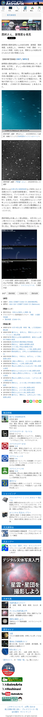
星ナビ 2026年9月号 (17, 416)
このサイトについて (15, 706)
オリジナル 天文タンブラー (20, 512)
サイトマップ (25, 711)
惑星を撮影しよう (16, 619)
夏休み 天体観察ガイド (18, 641)
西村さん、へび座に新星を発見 (22, 363)
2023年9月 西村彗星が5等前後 (22, 342)
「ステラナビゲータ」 (27, 285)
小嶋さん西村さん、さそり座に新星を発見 (26, 361)
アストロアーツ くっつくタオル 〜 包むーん (25, 498)
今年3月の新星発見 (19, 189)
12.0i (16, 446)
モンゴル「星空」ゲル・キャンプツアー (25, 545)
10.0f (16, 471)
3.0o (16, 458)
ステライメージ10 (16, 468)
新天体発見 (11, 15)
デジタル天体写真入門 (18, 611)
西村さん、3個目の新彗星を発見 (23, 344)
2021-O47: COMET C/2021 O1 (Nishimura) (24, 304)
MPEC (25, 59)
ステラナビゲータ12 (17, 443)
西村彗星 (12, 293)
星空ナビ (12, 481)
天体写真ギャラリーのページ (28, 136)
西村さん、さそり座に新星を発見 (23, 387)
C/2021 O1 (23, 293)
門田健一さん (20, 182)
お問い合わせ (30, 706)
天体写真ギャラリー (17, 603)
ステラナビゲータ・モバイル (20, 431)
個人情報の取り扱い (13, 709)
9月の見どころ (15, 649)
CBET (18, 59)
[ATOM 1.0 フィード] (37, 401)
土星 (11, 633)
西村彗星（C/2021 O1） (13, 319)
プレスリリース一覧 (30, 709)
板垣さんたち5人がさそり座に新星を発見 (26, 370)
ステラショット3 (16, 456)
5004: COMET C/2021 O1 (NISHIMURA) (23, 302)
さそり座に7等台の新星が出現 (22, 346)
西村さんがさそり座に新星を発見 (23, 392)
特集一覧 (21, 659)
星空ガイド (7, 659)
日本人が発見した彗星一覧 (21, 312)
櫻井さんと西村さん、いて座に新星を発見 (26, 349)
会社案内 (15, 711)
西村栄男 (35, 293)
